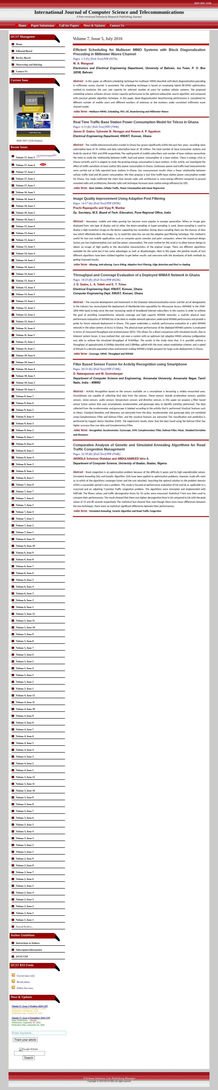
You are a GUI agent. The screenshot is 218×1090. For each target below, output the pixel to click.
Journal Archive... (24, 926)
